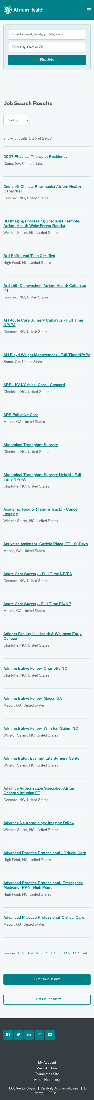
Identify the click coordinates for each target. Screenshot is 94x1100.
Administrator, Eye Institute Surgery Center (42, 759)
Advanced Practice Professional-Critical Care (43, 918)
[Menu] (89, 10)
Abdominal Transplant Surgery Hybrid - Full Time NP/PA (42, 477)
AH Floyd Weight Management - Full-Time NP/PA (46, 355)
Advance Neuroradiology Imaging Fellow (38, 823)
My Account (47, 1062)
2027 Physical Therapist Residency (35, 157)
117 (75, 953)
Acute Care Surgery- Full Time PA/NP (37, 604)
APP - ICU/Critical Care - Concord (34, 385)
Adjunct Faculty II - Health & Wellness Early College (42, 636)
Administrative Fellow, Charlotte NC (35, 669)
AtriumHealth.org (47, 1079)
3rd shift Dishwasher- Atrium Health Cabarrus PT (44, 288)
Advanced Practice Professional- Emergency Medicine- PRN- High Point (43, 885)
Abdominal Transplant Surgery (30, 445)
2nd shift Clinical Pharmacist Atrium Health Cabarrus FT (42, 189)
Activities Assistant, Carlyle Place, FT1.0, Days (45, 544)
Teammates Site (47, 1074)
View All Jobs (47, 1068)
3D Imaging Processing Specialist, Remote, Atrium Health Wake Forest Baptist (41, 224)
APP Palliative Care (20, 415)
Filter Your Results (47, 979)
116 (66, 953)
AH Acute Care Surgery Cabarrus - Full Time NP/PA (43, 323)
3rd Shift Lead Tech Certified (29, 256)
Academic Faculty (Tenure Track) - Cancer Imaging (41, 512)
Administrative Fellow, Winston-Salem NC (40, 729)
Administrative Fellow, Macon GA (32, 699)
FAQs (53, 1093)
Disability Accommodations (59, 1088)
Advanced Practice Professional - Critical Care (44, 853)
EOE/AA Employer (22, 1088)
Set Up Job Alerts (48, 999)
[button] (8, 1035)
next (84, 953)
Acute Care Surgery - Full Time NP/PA (37, 574)
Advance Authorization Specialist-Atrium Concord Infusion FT (39, 791)
